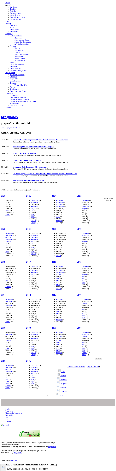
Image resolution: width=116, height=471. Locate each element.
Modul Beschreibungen (22, 42)
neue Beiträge (19, 56)
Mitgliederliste (19, 60)
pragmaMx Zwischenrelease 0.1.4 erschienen (30, 167)
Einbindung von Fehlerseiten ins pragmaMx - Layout (33, 147)
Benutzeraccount (16, 19)
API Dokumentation (21, 44)
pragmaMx (14, 79)
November (34, 202)
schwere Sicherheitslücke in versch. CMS (28, 181)
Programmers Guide (21, 40)
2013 (28, 295)
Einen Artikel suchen (109, 200)
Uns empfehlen (15, 13)
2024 (54, 196)
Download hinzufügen (18, 91)
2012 (54, 295)
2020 (54, 229)
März (7, 211)
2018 (3, 262)
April (33, 217)
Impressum (14, 95)
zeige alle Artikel (93, 367)
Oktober (59, 204)
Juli (32, 211)
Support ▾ (8, 34)
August (33, 208)
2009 (28, 328)
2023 (79, 196)
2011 (79, 295)
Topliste (13, 9)
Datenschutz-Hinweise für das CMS (23, 101)
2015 (79, 262)
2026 (3, 196)
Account (8, 108)
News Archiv (14, 29)
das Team (13, 7)
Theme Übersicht (20, 85)
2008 (54, 328)
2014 (3, 295)
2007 (79, 328)
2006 (3, 361)
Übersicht (13, 25)
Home (7, 3)
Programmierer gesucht (18, 71)
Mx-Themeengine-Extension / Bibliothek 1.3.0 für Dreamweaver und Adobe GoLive (45, 174)
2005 (28, 361)
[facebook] (5, 425)
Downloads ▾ (10, 73)
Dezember (34, 200)
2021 (28, 229)
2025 (28, 196)
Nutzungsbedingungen (18, 97)
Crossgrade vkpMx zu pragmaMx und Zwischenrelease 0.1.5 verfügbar (40, 140)
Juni (6, 245)
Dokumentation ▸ (16, 36)
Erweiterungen (15, 81)
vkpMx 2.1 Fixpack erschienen (24, 153)
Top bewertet (14, 89)
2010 (3, 328)
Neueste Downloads (17, 75)
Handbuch (18, 38)
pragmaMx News (13, 128)
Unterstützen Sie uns (17, 17)
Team (7, 417)
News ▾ (8, 23)
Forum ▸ (13, 46)
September (34, 206)
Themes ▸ (13, 83)
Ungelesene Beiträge (21, 54)
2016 (54, 262)
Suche (7, 21)
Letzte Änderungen (17, 64)
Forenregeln (18, 50)
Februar (33, 221)
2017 (28, 262)
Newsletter (14, 31)
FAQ (12, 62)
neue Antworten (20, 58)
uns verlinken (15, 15)
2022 (3, 229)
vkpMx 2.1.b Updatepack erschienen (27, 160)
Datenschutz (9, 415)
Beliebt (12, 87)
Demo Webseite (15, 68)
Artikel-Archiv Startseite (76, 367)
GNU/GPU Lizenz (17, 105)
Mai (32, 215)
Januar (7, 215)
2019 (79, 229)
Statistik (13, 11)
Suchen (17, 52)
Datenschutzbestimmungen (19, 99)
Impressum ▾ (10, 93)
